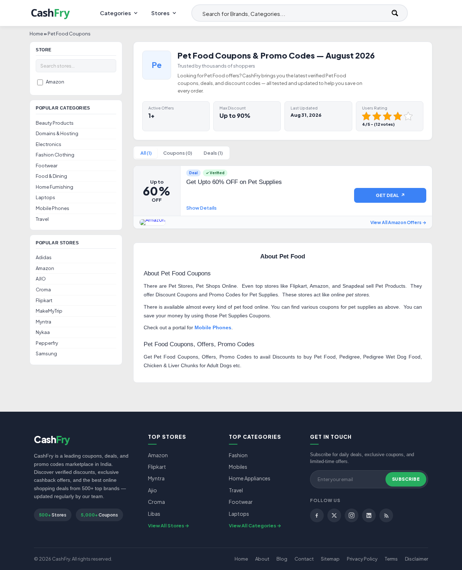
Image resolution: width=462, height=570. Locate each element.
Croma (43, 289)
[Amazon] (152, 222)
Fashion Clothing (55, 155)
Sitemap (330, 559)
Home (241, 559)
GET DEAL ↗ (390, 195)
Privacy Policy (362, 559)
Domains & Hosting (57, 133)
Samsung (46, 353)
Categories (115, 12)
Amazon (55, 82)
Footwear (46, 165)
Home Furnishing (54, 187)
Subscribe (406, 479)
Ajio (152, 490)
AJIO (41, 279)
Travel (42, 219)
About (262, 559)
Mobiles (238, 466)
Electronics (48, 144)
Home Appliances (249, 478)
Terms (391, 559)
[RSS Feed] (386, 515)
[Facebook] (317, 515)
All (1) (146, 153)
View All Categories (252, 525)
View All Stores (166, 525)
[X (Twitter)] (334, 515)
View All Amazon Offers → (398, 222)
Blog (281, 559)
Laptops (45, 197)
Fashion (238, 455)
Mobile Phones (52, 208)
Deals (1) (213, 153)
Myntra (43, 322)
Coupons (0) (177, 153)
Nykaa (43, 332)
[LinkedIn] (369, 515)
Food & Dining (51, 176)
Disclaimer (416, 559)
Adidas (44, 257)
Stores (160, 12)
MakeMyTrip (49, 311)
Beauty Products (55, 123)
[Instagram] (351, 515)
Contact (304, 559)
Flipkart (44, 300)
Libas (154, 513)
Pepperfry (47, 343)
